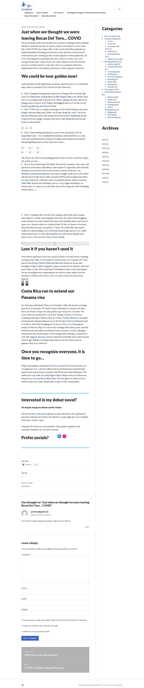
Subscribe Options (49, 16)
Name (24, 588)
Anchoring (112, 64)
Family (23, 27)
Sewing (111, 115)
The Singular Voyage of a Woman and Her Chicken (86, 13)
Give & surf (59, 365)
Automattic (118, 685)
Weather (111, 87)
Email (24, 599)
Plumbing (112, 105)
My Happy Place (65, 96)
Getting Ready (114, 54)
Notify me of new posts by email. (36, 631)
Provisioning (113, 77)
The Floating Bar (50, 233)
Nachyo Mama (28, 115)
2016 (104, 178)
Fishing (111, 74)
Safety (110, 82)
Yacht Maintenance (112, 92)
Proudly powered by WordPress (89, 685)
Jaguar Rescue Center (41, 337)
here (69, 413)
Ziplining (76, 115)
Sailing (42, 27)
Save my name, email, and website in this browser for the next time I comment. (55, 620)
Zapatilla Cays (28, 135)
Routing (111, 79)
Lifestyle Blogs (32, 27)
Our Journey (59, 13)
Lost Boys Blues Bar (46, 378)
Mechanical (113, 102)
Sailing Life (29, 13)
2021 (104, 157)
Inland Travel (113, 59)
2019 (104, 165)
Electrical (112, 97)
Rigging (111, 112)
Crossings (112, 72)
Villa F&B (26, 183)
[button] (37, 244)
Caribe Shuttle (70, 318)
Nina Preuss (25, 486)
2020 (104, 161)
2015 (104, 182)
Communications (115, 67)
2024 (104, 144)
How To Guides (42, 13)
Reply (87, 527)
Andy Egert (50, 375)
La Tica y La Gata (68, 324)
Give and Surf (46, 269)
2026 (104, 140)
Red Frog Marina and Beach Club (38, 106)
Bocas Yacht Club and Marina (47, 263)
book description (45, 413)
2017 (104, 173)
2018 (104, 169)
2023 (104, 148)
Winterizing (113, 117)
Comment (26, 555)
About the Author (31, 16)
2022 (104, 152)
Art (109, 41)
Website (24, 609)
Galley (110, 99)
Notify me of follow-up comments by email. (40, 626)
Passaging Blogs (111, 61)
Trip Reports (109, 89)
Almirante (35, 96)
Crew (110, 44)
